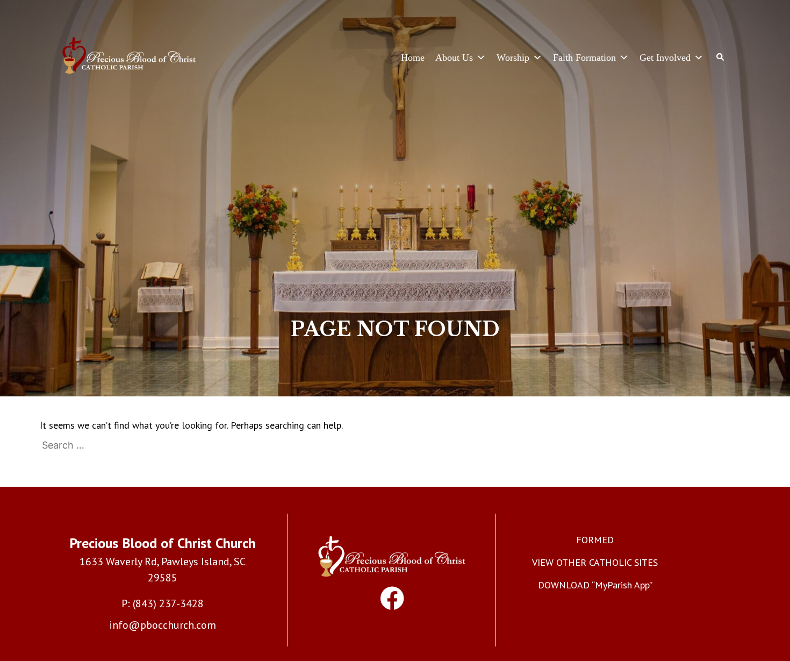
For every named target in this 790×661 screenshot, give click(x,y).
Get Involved (665, 57)
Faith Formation (584, 57)
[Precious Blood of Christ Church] (129, 57)
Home (413, 57)
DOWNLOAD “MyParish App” (595, 585)
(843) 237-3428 (168, 603)
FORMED (595, 540)
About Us (454, 57)
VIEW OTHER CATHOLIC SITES (595, 562)
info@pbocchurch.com (162, 625)
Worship (513, 57)
